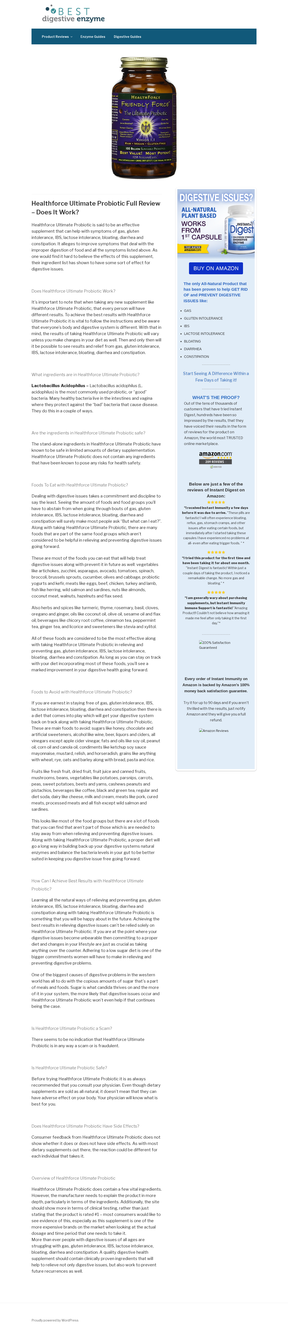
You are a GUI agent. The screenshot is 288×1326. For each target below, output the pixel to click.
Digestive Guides (127, 37)
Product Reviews (55, 37)
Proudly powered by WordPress (55, 1320)
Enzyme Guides (93, 37)
